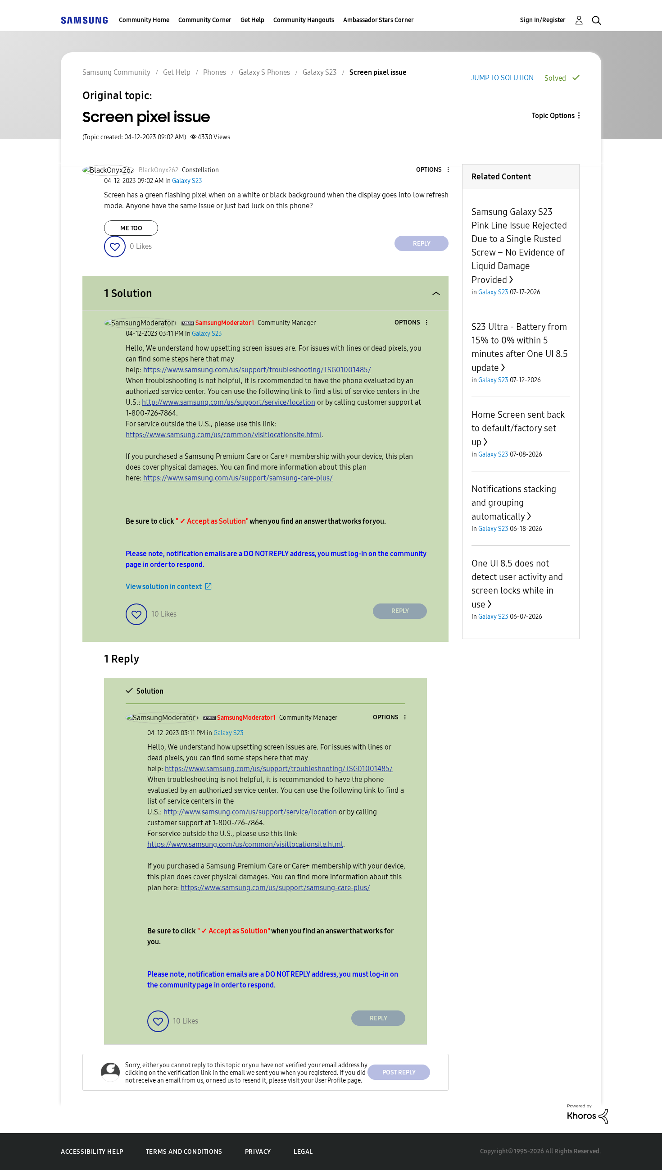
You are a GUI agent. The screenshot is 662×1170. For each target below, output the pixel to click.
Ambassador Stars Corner (378, 20)
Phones (214, 72)
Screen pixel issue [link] (378, 72)
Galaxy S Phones (264, 72)
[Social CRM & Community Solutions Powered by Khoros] (587, 1113)
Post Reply (399, 1072)
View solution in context (164, 586)
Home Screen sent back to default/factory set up (518, 428)
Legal (303, 1152)
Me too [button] (131, 228)
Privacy (258, 1152)
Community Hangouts (303, 20)
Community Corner (204, 20)
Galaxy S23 (320, 72)
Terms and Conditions (184, 1152)
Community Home (144, 20)
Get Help (252, 20)
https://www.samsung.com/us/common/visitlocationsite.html (224, 434)
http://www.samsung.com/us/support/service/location (228, 402)
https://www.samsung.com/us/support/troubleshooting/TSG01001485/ (257, 370)
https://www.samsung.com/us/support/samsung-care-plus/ (238, 478)
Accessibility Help (92, 1152)
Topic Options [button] (553, 115)
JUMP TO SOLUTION (502, 77)
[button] (433, 170)
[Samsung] (84, 20)
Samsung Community (116, 72)
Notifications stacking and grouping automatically (514, 503)
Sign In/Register (543, 20)
